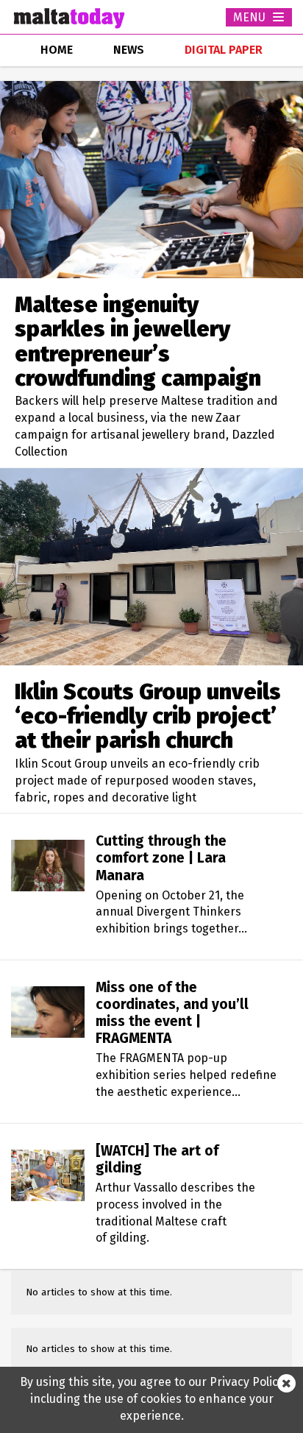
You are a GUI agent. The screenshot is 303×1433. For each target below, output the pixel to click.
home (56, 50)
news (128, 50)
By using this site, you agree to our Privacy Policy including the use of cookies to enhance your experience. (152, 1399)
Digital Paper (224, 50)
